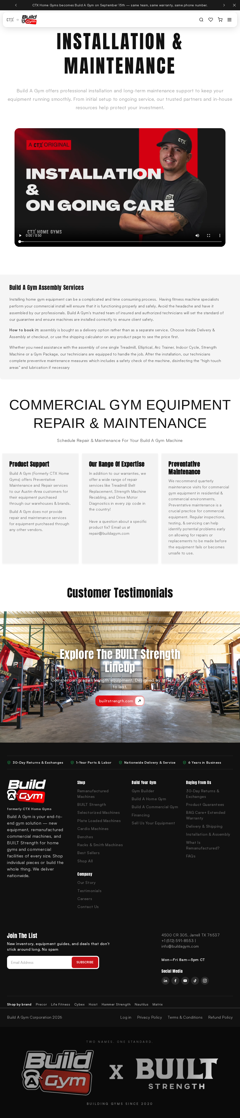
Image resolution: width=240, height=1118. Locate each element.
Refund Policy (220, 1017)
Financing (141, 815)
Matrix (158, 1004)
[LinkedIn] (165, 981)
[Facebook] (175, 981)
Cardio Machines (93, 828)
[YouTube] (185, 981)
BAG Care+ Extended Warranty (205, 815)
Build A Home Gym (149, 798)
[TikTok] (195, 981)
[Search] (201, 20)
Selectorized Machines (98, 812)
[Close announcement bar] (234, 5)
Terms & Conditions (185, 1017)
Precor (41, 1004)
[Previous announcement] (16, 5)
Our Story (86, 882)
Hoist (93, 1004)
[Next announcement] (224, 5)
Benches (85, 836)
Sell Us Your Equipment (153, 823)
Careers (84, 898)
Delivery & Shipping (204, 826)
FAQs (190, 856)
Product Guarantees (205, 804)
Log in (125, 1017)
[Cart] (220, 20)
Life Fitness (60, 1004)
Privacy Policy (149, 1017)
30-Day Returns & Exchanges (202, 794)
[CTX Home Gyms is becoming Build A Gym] (13, 19)
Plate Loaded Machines (99, 820)
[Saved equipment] (211, 20)
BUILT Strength (91, 804)
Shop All (85, 861)
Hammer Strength (116, 1004)
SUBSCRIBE (85, 962)
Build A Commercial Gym (155, 806)
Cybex (79, 1004)
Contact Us (88, 906)
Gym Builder (143, 791)
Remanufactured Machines (93, 794)
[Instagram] (205, 981)
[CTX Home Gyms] (29, 19)
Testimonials (89, 890)
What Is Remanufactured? (203, 845)
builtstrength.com (116, 701)
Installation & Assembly (208, 834)
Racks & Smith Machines (100, 844)
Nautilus (141, 1004)
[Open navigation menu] (229, 20)
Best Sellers (88, 852)
